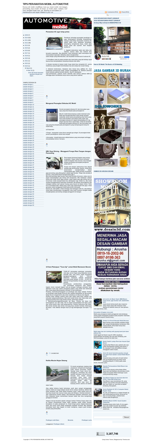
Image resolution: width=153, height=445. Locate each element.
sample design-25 (28, 138)
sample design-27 (28, 142)
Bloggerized (117, 439)
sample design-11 (28, 107)
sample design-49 (28, 192)
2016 (26, 50)
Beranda (70, 420)
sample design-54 (28, 203)
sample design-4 (28, 91)
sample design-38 (28, 167)
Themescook (126, 439)
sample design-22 (28, 131)
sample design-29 (28, 147)
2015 (26, 48)
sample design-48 (28, 189)
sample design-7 (28, 98)
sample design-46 (28, 185)
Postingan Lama (87, 420)
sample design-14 (28, 113)
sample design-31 (28, 151)
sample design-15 (28, 116)
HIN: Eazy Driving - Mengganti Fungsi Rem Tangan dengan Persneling (68, 152)
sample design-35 (28, 160)
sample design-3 (28, 89)
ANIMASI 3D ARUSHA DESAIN (103, 171)
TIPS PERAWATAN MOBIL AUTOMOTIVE (45, 4)
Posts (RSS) (125, 12)
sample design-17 (28, 120)
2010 (26, 37)
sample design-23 (28, 134)
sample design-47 (28, 187)
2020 (26, 58)
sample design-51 (28, 196)
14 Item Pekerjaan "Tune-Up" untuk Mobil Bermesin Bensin (68, 267)
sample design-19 (28, 125)
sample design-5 (28, 93)
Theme (111, 439)
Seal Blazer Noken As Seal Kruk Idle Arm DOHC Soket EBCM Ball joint (115, 378)
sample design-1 (28, 84)
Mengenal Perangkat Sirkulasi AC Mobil (61, 103)
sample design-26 (28, 140)
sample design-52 (28, 198)
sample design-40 (28, 172)
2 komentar (55, 353)
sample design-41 (28, 174)
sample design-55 (28, 205)
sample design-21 (28, 129)
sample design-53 (28, 201)
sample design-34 (28, 158)
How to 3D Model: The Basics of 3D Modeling (108, 64)
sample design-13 (28, 111)
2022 (26, 63)
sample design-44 (28, 180)
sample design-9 (28, 102)
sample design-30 (28, 149)
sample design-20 (28, 127)
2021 (26, 61)
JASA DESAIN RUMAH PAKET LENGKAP (107, 20)
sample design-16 (28, 118)
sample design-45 (28, 183)
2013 (26, 45)
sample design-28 (28, 145)
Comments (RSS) (112, 12)
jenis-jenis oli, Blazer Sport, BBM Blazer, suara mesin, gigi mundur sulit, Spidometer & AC (116, 300)
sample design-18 (28, 122)
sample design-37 (28, 165)
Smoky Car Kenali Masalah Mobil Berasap (116, 320)
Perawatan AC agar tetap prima (57, 32)
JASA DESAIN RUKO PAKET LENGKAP (106, 18)
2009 (26, 35)
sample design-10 (28, 104)
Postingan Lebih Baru (52, 420)
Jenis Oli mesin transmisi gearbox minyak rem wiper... (35, 74)
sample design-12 (28, 109)
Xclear (107, 439)
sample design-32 (28, 154)
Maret (28, 68)
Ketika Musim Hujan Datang (56, 360)
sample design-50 (28, 194)
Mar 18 (30, 70)
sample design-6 (28, 95)
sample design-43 (28, 178)
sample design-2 (28, 87)
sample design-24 (28, 136)
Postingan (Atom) (59, 424)
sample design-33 (28, 156)
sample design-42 (28, 176)
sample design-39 (28, 169)
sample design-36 (28, 163)
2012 (26, 43)
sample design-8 (28, 100)
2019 (26, 55)
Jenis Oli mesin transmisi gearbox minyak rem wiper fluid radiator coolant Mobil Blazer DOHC (116, 354)
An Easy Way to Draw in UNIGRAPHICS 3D (107, 23)
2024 (26, 66)
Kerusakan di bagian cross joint (103, 312)
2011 (26, 40)
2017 (26, 53)
